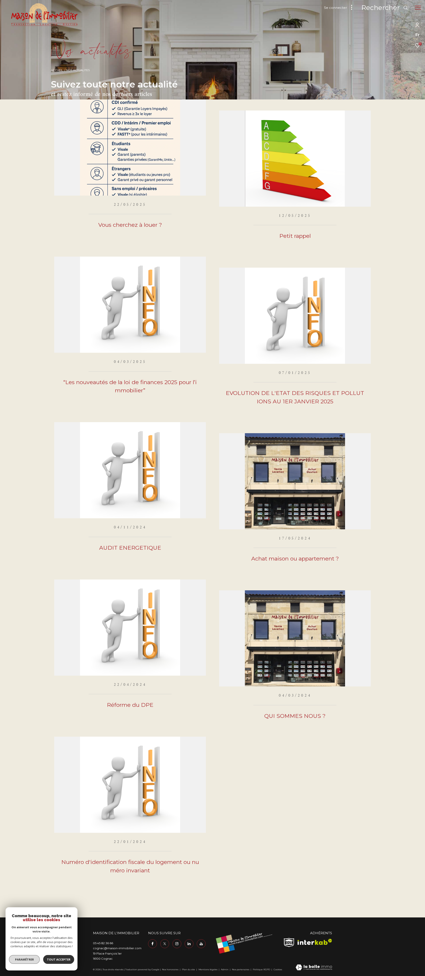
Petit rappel (295, 236)
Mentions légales (208, 969)
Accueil (57, 70)
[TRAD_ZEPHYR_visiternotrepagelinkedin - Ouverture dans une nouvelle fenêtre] (189, 943)
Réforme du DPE (130, 705)
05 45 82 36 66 (103, 943)
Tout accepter (58, 959)
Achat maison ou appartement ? (295, 558)
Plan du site (189, 969)
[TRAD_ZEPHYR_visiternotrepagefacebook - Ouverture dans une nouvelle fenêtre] (152, 943)
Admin (225, 969)
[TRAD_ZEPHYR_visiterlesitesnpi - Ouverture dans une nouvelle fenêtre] (289, 942)
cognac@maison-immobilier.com (117, 948)
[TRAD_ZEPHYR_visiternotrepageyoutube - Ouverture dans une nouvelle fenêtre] (201, 943)
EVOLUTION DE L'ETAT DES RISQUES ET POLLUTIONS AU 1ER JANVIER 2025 (295, 397)
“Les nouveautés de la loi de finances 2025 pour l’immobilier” (130, 386)
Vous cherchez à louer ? (130, 224)
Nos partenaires (241, 969)
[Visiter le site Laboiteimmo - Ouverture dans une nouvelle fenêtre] (314, 968)
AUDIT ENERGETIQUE (130, 547)
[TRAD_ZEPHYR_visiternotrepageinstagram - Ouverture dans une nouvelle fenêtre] (176, 943)
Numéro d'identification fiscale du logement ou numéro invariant (130, 866)
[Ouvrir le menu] (418, 7)
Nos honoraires (170, 969)
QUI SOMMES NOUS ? (295, 716)
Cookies (278, 969)
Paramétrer (24, 959)
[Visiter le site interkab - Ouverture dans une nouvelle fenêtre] (315, 942)
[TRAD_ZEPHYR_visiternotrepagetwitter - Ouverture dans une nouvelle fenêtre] (164, 943)
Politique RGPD (261, 969)
